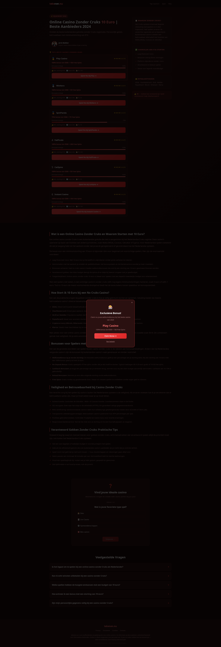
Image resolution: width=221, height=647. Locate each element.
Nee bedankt (110, 341)
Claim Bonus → (110, 336)
